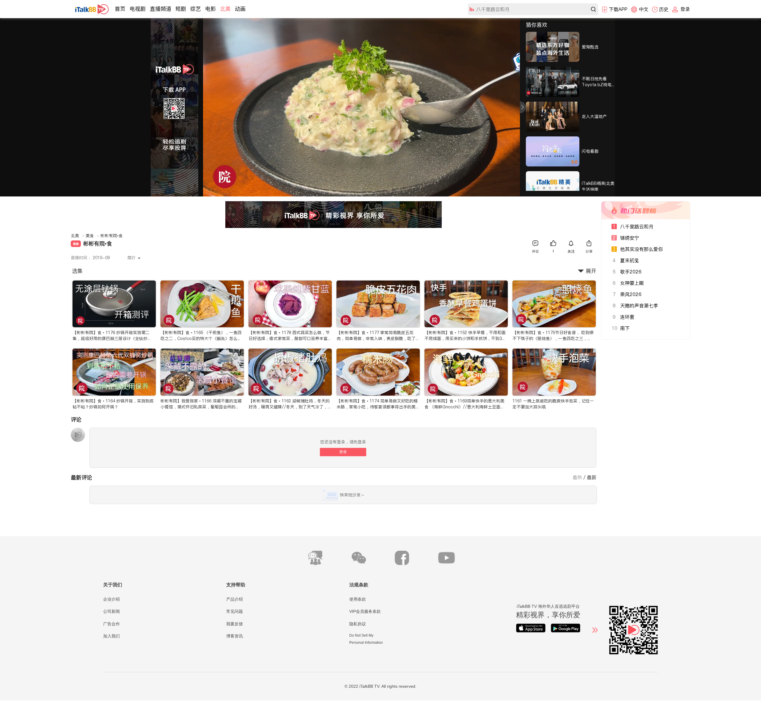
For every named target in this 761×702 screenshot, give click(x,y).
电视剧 (138, 8)
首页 (120, 8)
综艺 (195, 8)
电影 (210, 8)
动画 (240, 8)
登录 (343, 452)
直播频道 (160, 8)
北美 (225, 8)
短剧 (180, 8)
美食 (92, 236)
